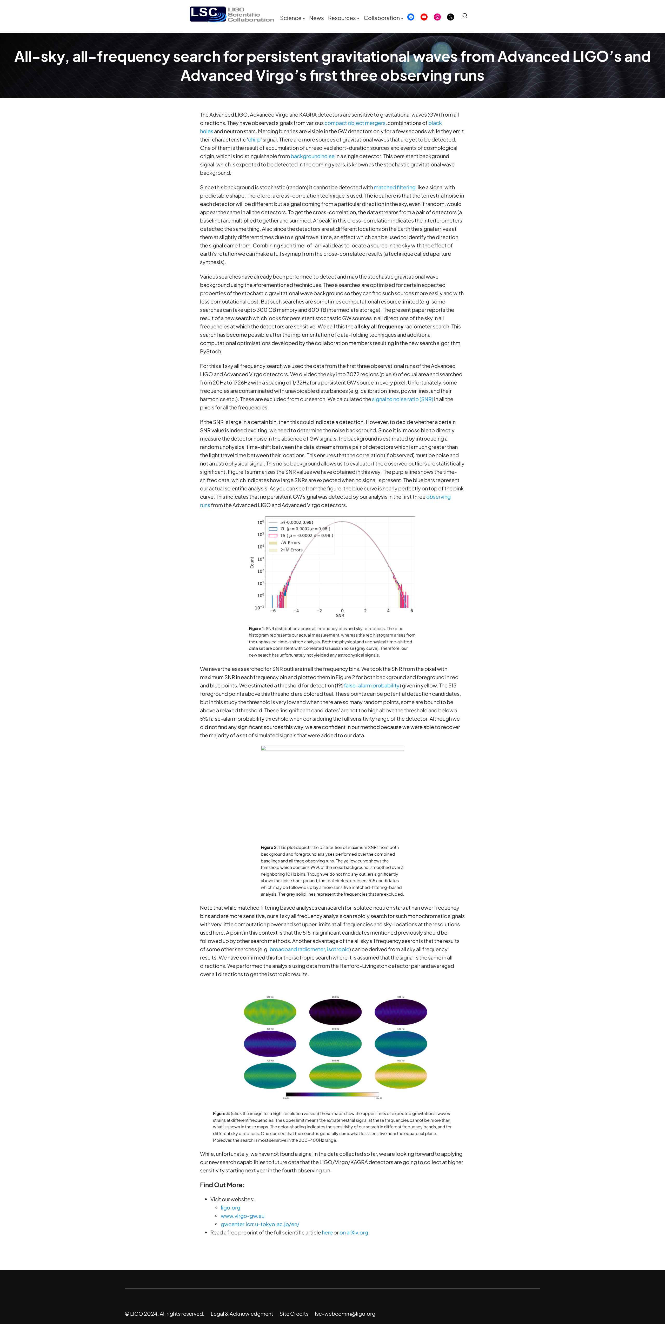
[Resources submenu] (358, 18)
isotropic (338, 949)
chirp (254, 139)
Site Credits (294, 1313)
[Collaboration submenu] (402, 18)
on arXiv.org (354, 1232)
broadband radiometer (297, 949)
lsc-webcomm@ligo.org (345, 1313)
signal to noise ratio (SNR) (402, 399)
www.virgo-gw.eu (242, 1215)
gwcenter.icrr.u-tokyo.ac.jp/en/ (260, 1224)
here (327, 1232)
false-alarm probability (372, 685)
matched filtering (395, 187)
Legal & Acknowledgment (242, 1313)
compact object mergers (354, 122)
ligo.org (230, 1207)
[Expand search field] (466, 15)
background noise (313, 156)
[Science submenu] (304, 18)
